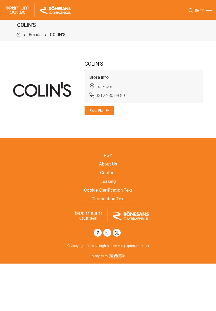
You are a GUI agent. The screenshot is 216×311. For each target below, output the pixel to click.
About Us (108, 164)
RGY (108, 155)
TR (202, 10)
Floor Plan (97, 111)
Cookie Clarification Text (108, 190)
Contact (108, 172)
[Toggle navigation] (209, 10)
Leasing (108, 181)
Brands (35, 34)
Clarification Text (108, 198)
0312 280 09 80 (110, 95)
